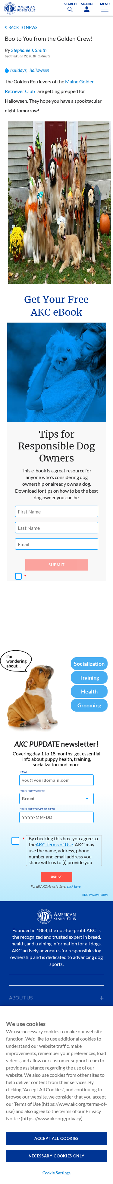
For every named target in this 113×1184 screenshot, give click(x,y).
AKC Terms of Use (54, 844)
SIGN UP (56, 876)
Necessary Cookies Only (56, 1155)
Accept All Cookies (56, 1138)
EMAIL (23, 772)
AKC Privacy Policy (95, 894)
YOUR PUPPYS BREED (32, 791)
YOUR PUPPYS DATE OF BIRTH (37, 809)
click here (74, 886)
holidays (18, 70)
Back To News (22, 27)
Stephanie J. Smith (28, 50)
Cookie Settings (56, 1172)
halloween (39, 70)
